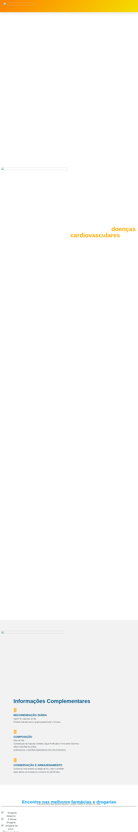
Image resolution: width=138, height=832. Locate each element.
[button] (101, 6)
